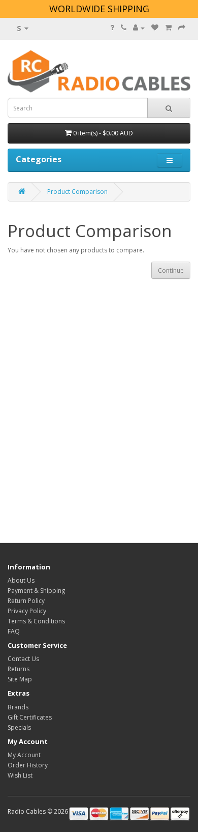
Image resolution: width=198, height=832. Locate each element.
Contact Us (23, 658)
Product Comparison (77, 191)
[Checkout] (181, 27)
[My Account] (139, 27)
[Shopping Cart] (168, 27)
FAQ (14, 631)
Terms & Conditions (36, 621)
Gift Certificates (30, 717)
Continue (171, 270)
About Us (21, 580)
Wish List (20, 775)
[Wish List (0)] (154, 27)
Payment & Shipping (36, 590)
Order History (28, 765)
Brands (18, 707)
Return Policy (26, 600)
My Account (24, 755)
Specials (19, 727)
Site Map (20, 679)
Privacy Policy (27, 611)
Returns (18, 669)
